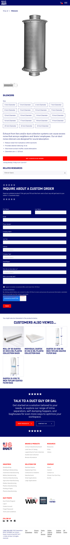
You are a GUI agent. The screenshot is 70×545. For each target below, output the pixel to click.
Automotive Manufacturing (11, 472)
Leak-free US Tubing (31, 449)
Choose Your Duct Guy (53, 475)
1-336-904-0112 (7, 530)
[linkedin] (4, 520)
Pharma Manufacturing (10, 491)
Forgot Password (8, 509)
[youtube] (11, 520)
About (49, 467)
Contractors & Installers (32, 472)
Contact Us (50, 472)
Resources (50, 447)
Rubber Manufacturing (9, 483)
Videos (49, 452)
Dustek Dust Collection (32, 455)
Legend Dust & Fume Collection (34, 452)
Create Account (7, 506)
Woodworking (7, 467)
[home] (3, 2)
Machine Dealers (30, 467)
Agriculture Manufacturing (11, 480)
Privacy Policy (36, 531)
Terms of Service (43, 532)
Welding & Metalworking (10, 470)
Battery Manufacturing (9, 475)
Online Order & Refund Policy (49, 533)
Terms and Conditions (9, 512)
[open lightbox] (35, 46)
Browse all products (31, 457)
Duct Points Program (9, 501)
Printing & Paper (8, 488)
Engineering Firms (30, 470)
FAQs (48, 449)
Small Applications (30, 478)
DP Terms (65, 531)
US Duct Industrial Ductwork (33, 447)
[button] (66, 2)
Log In (5, 504)
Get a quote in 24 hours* (35, 158)
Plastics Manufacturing (10, 486)
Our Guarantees (28, 531)
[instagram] (7, 520)
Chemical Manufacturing (10, 478)
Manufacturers (29, 475)
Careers (49, 470)
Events (49, 478)
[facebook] (15, 520)
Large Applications (30, 480)
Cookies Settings (58, 531)
